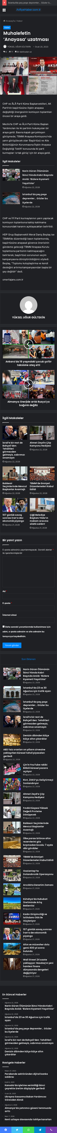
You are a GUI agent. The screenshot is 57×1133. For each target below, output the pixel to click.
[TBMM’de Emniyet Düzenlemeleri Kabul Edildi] (42, 473)
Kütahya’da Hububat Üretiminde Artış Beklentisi (35, 902)
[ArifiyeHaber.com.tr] (28, 9)
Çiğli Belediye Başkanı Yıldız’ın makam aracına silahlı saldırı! (39, 519)
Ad (5, 591)
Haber (20, 21)
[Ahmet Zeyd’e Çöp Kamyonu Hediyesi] (42, 433)
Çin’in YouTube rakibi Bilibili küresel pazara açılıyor (35, 768)
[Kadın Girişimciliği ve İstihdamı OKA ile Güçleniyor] (12, 918)
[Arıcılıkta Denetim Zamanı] (12, 889)
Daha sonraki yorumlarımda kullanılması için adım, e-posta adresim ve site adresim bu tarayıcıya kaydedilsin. (27, 632)
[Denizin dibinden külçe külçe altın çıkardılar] (12, 740)
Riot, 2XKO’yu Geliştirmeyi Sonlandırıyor (38, 781)
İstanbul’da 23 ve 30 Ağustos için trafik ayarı (37, 689)
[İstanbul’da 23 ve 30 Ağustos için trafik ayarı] (12, 692)
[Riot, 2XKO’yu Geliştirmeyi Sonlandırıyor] (12, 784)
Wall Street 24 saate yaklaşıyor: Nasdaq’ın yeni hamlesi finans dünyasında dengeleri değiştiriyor (38, 966)
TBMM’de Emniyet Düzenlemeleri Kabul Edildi (42, 486)
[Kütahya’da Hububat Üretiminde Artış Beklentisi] (12, 903)
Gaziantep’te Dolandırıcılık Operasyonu (38, 872)
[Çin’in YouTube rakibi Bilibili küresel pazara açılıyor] (12, 769)
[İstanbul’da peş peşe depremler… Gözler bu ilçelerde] (11, 198)
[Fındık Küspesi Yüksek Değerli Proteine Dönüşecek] (12, 812)
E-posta (7, 603)
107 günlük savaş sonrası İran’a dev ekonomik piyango (13, 517)
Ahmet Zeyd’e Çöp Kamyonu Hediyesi (40, 444)
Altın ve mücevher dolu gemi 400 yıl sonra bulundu (36, 948)
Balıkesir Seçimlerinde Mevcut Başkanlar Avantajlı (15, 486)
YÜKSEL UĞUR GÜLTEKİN (19, 47)
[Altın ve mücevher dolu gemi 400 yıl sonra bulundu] (12, 949)
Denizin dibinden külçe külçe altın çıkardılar (36, 737)
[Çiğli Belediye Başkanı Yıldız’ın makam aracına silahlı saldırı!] (42, 505)
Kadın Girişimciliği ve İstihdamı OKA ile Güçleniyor (35, 917)
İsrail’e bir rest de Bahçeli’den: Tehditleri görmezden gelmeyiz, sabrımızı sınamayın (14, 450)
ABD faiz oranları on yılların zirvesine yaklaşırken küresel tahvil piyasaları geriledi (24, 753)
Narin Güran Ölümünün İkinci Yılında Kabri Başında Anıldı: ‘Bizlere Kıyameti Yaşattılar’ (36, 674)
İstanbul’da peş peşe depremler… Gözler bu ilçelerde (35, 198)
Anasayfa (10, 21)
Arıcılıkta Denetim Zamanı (38, 885)
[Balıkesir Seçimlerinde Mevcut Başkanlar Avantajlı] (15, 473)
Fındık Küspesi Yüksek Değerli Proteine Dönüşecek (35, 811)
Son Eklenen (29, 659)
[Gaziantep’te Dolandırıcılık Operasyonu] (12, 875)
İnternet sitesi (10, 615)
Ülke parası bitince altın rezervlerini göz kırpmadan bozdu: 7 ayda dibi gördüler (38, 843)
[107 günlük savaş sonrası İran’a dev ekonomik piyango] (15, 505)
